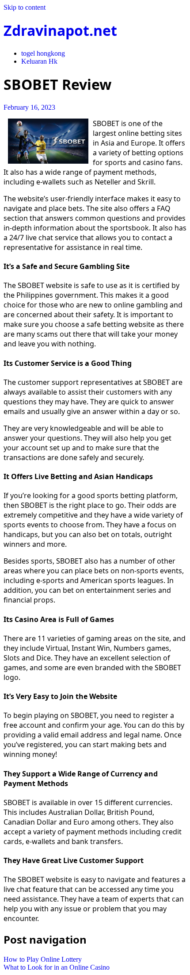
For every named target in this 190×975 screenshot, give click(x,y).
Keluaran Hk (39, 61)
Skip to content (25, 7)
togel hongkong (43, 53)
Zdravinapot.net (60, 30)
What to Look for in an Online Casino (57, 967)
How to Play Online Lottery (43, 959)
